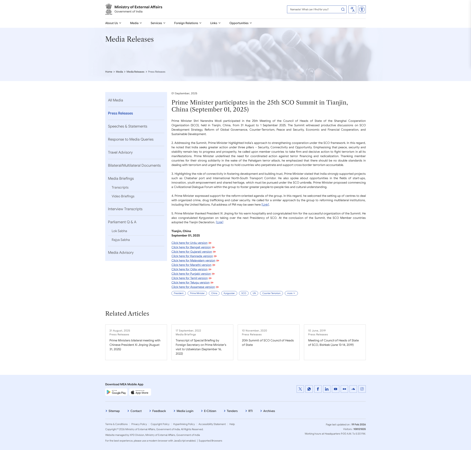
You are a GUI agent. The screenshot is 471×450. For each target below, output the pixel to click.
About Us (111, 23)
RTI (250, 411)
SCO (243, 293)
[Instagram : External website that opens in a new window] (362, 389)
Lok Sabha (119, 231)
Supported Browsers (210, 440)
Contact (136, 411)
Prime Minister (197, 293)
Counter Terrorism (271, 293)
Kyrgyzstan (229, 293)
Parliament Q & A (122, 222)
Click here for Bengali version (191, 247)
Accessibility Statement (212, 424)
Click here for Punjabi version (191, 274)
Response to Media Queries (130, 139)
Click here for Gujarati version (191, 252)
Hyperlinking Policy (184, 424)
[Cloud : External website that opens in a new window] (353, 389)
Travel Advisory (120, 152)
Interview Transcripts (125, 209)
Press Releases (120, 113)
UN (254, 293)
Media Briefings (121, 178)
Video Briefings (123, 196)
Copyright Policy (160, 424)
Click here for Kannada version (192, 256)
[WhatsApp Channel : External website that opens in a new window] (309, 389)
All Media (115, 100)
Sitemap (114, 411)
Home (108, 71)
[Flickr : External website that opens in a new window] (344, 389)
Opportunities (239, 23)
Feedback (159, 411)
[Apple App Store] (140, 392)
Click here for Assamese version (193, 287)
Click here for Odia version (189, 269)
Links (213, 23)
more (290, 293)
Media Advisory (121, 252)
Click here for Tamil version (189, 278)
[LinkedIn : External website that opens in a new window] (326, 389)
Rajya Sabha (121, 240)
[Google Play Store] (116, 392)
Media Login (185, 411)
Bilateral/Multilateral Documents (134, 165)
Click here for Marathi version (191, 265)
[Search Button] (343, 9)
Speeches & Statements (127, 126)
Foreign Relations (186, 23)
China (214, 293)
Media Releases (135, 71)
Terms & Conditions (116, 424)
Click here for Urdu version (189, 243)
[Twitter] (300, 389)
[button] (362, 9)
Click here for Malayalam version (193, 260)
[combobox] (352, 9)
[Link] (265, 205)
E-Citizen (210, 411)
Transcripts (120, 187)
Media (134, 23)
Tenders (232, 411)
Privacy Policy (139, 424)
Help (232, 424)
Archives (269, 411)
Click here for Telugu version (190, 282)
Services (156, 23)
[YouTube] (335, 389)
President (178, 293)
